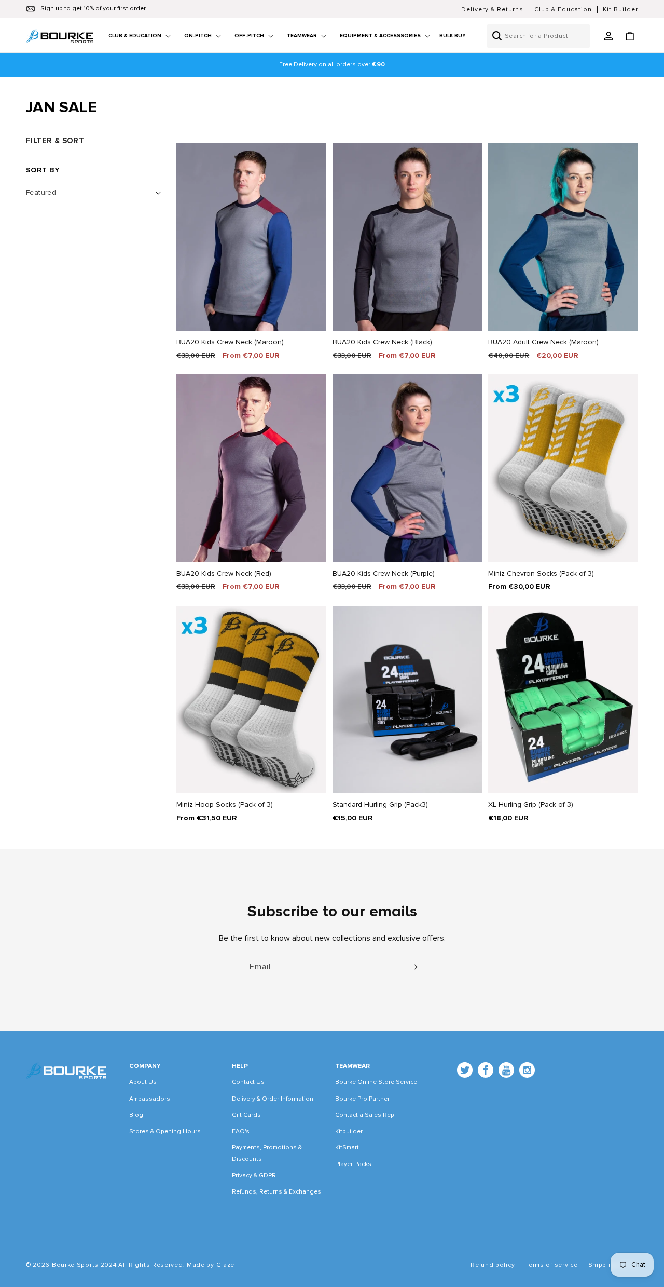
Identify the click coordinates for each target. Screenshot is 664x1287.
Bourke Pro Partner (362, 1099)
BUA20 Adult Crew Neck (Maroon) (543, 341)
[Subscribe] (413, 967)
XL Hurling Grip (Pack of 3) (530, 804)
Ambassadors (149, 1099)
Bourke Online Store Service (376, 1082)
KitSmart (347, 1147)
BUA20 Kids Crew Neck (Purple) (384, 573)
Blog (136, 1115)
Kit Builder (620, 9)
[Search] (497, 35)
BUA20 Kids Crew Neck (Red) (223, 573)
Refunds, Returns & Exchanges (276, 1192)
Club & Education (563, 9)
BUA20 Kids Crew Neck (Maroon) (230, 341)
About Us (143, 1082)
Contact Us (248, 1082)
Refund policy (493, 1265)
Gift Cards (246, 1115)
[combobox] (538, 36)
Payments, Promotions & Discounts (267, 1153)
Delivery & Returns (492, 9)
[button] (135, 36)
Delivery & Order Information (272, 1099)
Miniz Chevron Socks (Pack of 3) (541, 573)
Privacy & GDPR (254, 1176)
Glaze (225, 1265)
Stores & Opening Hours (165, 1131)
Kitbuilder (349, 1131)
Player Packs (353, 1164)
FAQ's (241, 1131)
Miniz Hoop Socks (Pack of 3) (224, 804)
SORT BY (43, 170)
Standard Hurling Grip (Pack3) (380, 804)
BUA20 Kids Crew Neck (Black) (382, 341)
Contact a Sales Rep (364, 1115)
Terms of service (551, 1265)
